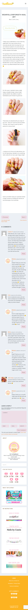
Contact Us (16, 580)
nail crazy (10, 378)
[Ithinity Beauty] (14, 568)
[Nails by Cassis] (14, 533)
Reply (23, 253)
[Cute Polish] (14, 521)
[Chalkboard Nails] (14, 544)
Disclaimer (10, 583)
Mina (9, 332)
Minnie (14, 259)
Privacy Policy (17, 583)
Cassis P (10, 231)
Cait (9, 295)
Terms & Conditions (14, 586)
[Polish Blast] (14, 503)
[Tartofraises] (14, 557)
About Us (11, 580)
